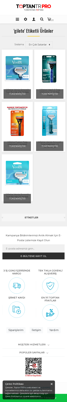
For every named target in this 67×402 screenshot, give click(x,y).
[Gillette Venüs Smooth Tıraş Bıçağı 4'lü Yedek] (17, 68)
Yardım (54, 330)
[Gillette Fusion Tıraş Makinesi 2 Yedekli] (17, 121)
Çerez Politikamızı (13, 396)
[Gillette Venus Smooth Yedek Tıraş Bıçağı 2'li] (17, 173)
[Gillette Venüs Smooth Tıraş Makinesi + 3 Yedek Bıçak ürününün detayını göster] (50, 121)
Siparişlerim (15, 330)
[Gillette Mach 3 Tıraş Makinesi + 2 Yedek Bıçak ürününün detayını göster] (50, 68)
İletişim (36, 330)
